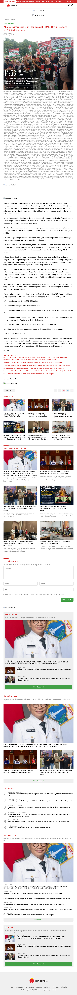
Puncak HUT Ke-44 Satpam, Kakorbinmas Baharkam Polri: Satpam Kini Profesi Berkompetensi (39, 821)
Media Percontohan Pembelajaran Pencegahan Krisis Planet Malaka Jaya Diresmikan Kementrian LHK (40, 794)
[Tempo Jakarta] (12, 5)
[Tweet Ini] (59, 390)
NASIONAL (11, 24)
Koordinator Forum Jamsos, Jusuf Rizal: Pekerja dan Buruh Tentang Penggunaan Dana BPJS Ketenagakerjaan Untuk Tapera (39, 815)
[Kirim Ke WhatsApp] (71, 390)
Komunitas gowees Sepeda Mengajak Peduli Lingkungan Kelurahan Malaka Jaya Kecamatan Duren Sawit (39, 808)
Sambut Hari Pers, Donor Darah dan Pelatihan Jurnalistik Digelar (29, 828)
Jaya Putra (10, 33)
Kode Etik (19, 987)
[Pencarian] (72, 5)
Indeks (12, 987)
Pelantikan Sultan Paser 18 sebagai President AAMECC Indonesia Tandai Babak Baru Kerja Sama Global (38, 371)
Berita (5, 24)
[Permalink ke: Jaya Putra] (5, 34)
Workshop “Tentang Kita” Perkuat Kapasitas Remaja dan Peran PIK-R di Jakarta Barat (33, 362)
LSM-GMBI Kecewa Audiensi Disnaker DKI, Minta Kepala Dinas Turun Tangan (29, 374)
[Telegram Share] (67, 390)
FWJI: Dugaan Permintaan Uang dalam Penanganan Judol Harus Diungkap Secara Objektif (34, 368)
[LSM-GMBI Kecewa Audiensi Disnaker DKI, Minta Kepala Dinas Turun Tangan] (62, 427)
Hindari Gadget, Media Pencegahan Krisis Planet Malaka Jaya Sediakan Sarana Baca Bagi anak (40, 801)
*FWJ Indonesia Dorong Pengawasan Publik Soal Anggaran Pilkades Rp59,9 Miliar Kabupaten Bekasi (37, 365)
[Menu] (5, 5)
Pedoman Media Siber (60, 987)
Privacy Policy (29, 987)
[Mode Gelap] (69, 5)
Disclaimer (47, 987)
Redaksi (39, 987)
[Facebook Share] (55, 390)
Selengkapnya (38, 687)
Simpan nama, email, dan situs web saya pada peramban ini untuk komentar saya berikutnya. (35, 594)
